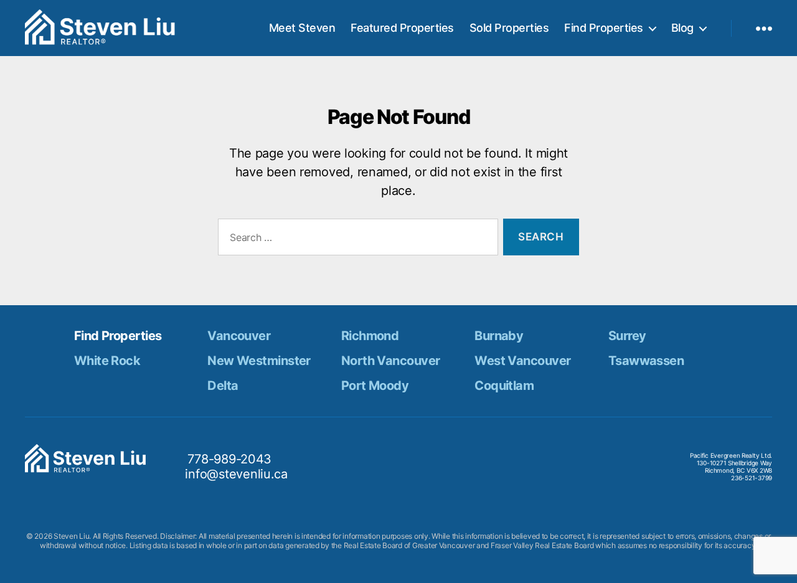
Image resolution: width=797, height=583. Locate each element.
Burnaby (498, 335)
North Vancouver (390, 360)
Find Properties (603, 27)
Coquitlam (504, 385)
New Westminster (259, 360)
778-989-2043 (229, 459)
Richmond (370, 335)
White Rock (107, 360)
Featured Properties (402, 27)
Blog (682, 27)
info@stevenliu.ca (236, 474)
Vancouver (238, 335)
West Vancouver (522, 360)
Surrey (627, 335)
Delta (222, 385)
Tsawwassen (646, 360)
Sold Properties (509, 27)
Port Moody (374, 385)
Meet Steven (302, 27)
